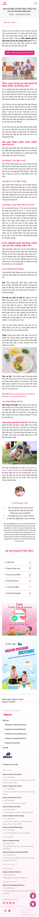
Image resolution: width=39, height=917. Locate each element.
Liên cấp (5, 747)
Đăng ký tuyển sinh (13, 568)
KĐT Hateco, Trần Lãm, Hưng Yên (15, 878)
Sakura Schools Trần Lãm (12, 872)
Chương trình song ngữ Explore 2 (16, 734)
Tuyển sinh (10, 562)
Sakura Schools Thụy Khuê (12, 774)
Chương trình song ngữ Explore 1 (15, 738)
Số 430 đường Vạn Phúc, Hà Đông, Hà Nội (18, 812)
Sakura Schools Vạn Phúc (12, 806)
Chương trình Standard (12, 743)
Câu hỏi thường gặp (14, 593)
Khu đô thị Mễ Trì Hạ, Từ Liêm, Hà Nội (17, 833)
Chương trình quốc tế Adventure (15, 724)
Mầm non (6, 720)
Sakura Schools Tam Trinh (12, 797)
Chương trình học (13, 581)
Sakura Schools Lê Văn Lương (13, 816)
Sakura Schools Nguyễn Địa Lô (13, 885)
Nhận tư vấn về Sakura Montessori (19, 53)
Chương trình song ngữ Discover (15, 729)
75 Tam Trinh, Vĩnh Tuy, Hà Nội (15, 803)
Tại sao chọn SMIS (13, 575)
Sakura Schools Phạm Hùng (12, 827)
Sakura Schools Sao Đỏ (11, 840)
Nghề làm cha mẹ (23, 14)
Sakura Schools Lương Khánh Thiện (15, 852)
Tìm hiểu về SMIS (13, 587)
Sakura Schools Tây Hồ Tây (12, 786)
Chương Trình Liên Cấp (10, 764)
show (13, 22)
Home (11, 14)
